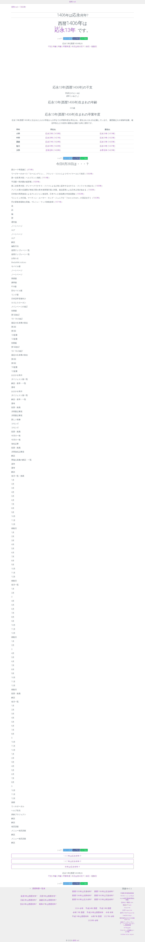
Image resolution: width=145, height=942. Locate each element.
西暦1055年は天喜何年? (82, 891)
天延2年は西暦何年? (28, 900)
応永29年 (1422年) (107, 138)
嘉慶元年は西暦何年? (48, 900)
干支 (50, 46)
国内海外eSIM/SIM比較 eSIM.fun (127, 918)
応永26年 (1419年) (107, 133)
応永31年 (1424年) (53, 142)
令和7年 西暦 (96, 916)
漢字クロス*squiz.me (127, 913)
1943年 (98, 186)
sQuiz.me (127, 907)
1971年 (58, 202)
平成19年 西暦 (105, 908)
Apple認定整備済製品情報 (127, 899)
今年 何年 (110, 912)
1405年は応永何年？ (73, 856)
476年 (30, 170)
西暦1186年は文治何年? (104, 891)
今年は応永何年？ (72, 867)
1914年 (45, 178)
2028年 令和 (93, 920)
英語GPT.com (127, 905)
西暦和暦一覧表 (38, 888)
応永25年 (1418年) (53, 133)
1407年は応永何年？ (73, 861)
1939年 (36, 182)
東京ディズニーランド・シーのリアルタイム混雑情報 (127, 923)
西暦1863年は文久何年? (82, 899)
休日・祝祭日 (91, 46)
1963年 (96, 198)
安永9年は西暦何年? (28, 904)
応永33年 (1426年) (53, 146)
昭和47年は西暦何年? (48, 904)
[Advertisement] (72, 67)
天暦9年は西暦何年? (48, 896)
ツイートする (67, 38)
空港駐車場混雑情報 (127, 893)
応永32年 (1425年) (107, 142)
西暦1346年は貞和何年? (82, 895)
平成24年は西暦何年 (95, 912)
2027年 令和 (109, 916)
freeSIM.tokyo (127, 915)
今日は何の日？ (78, 46)
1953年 (80, 194)
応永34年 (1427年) (107, 146)
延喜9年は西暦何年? (29, 896)
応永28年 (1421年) (53, 138)
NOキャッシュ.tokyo (127, 896)
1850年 (89, 174)
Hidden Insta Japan (127, 934)
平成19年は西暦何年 (80, 916)
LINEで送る (84, 38)
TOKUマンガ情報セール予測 (127, 931)
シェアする (76, 38)
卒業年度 (66, 46)
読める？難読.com (127, 902)
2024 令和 (79, 908)
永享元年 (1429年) (107, 150)
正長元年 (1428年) (53, 150)
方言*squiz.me (127, 910)
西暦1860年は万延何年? (104, 895)
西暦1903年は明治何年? (104, 899)
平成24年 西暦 (91, 908)
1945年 (91, 190)
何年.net (72, 2)
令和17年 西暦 (78, 912)
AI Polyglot (127, 928)
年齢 (55, 46)
